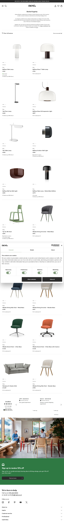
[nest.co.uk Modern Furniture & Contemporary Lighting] (32, 5)
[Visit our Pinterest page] (15, 502)
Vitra (37, 27)
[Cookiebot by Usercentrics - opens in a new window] (52, 245)
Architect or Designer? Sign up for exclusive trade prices (32, 1)
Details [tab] (32, 250)
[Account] (55, 5)
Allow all (52, 279)
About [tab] (53, 250)
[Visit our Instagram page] (3, 502)
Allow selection (32, 279)
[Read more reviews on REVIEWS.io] (8, 410)
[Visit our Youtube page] (20, 502)
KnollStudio (45, 25)
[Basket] (61, 5)
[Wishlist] (58, 5)
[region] (38, 405)
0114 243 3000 (13, 493)
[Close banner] (61, 245)
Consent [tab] (11, 250)
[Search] (6, 5)
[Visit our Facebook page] (9, 502)
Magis (41, 25)
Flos (49, 25)
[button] (16, 405)
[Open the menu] (3, 5)
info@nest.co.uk (16, 495)
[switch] (24, 273)
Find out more (12, 478)
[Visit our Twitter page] (26, 502)
